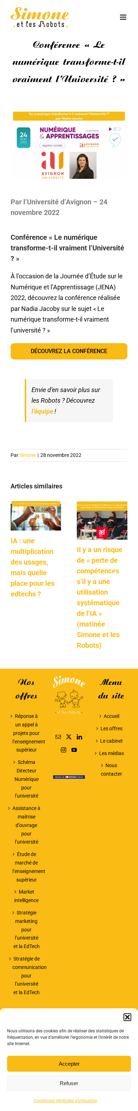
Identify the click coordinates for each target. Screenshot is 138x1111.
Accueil (111, 716)
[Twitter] (68, 736)
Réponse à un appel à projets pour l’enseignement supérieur (26, 733)
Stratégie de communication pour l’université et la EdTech (26, 975)
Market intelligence (26, 896)
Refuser (69, 1083)
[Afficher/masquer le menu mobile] (123, 17)
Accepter (69, 1064)
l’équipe (42, 411)
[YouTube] (74, 750)
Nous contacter (111, 770)
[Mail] (58, 736)
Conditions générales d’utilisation (65, 1100)
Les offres (111, 728)
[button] (127, 1017)
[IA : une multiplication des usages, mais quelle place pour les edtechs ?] (36, 504)
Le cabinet (111, 741)
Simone (27, 455)
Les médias (111, 753)
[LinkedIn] (79, 736)
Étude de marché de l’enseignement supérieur (26, 866)
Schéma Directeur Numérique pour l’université (27, 779)
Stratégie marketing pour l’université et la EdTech (26, 929)
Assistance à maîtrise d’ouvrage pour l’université (26, 825)
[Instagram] (63, 750)
